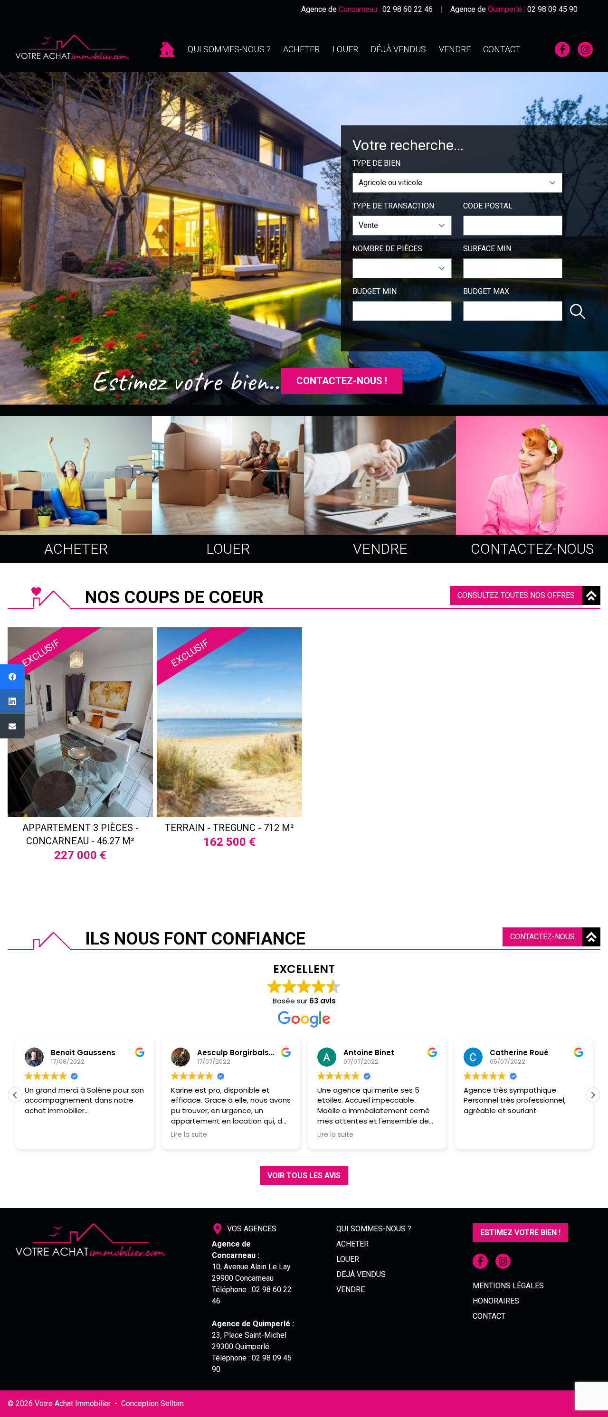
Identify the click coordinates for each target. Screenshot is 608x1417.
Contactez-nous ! (341, 381)
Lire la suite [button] (64, 1135)
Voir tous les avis (304, 1175)
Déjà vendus (398, 49)
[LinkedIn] (12, 701)
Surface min (487, 248)
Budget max (486, 291)
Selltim (172, 1403)
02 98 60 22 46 (407, 9)
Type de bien (376, 163)
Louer (345, 49)
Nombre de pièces (387, 248)
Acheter (301, 49)
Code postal (488, 205)
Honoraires (496, 1300)
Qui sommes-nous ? (229, 49)
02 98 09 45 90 (552, 9)
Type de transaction (393, 205)
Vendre (455, 49)
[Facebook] (12, 676)
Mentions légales (508, 1285)
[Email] (12, 726)
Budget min (374, 291)
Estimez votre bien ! (520, 1232)
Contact (502, 49)
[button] (593, 1095)
